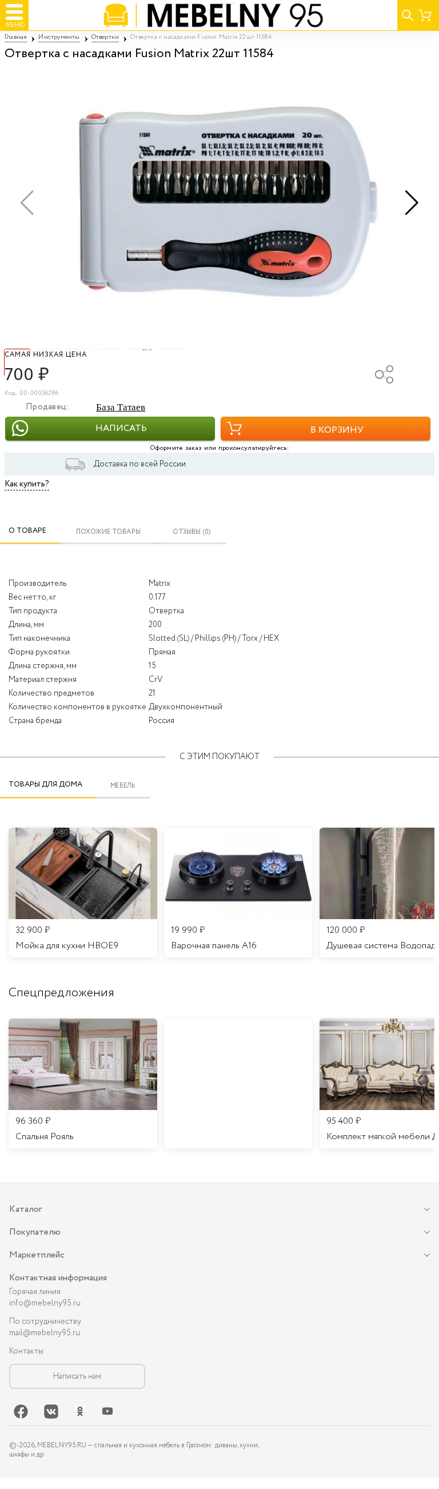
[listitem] (83, 1084)
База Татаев (120, 407)
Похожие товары (108, 532)
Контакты (26, 1351)
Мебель (123, 786)
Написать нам (77, 1376)
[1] (219, 203)
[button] (412, 202)
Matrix (159, 583)
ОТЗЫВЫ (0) (192, 532)
